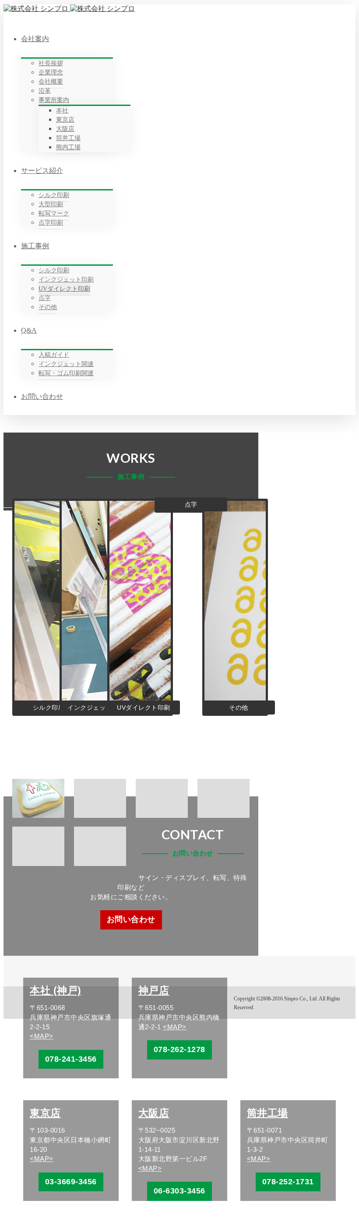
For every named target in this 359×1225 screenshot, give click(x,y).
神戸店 (153, 990)
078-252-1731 (288, 1181)
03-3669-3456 (71, 1181)
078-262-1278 (179, 1049)
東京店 (45, 1113)
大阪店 (153, 1113)
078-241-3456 (71, 1059)
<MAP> (41, 1036)
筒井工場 (267, 1113)
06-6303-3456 (179, 1190)
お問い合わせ (131, 919)
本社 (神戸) (55, 990)
